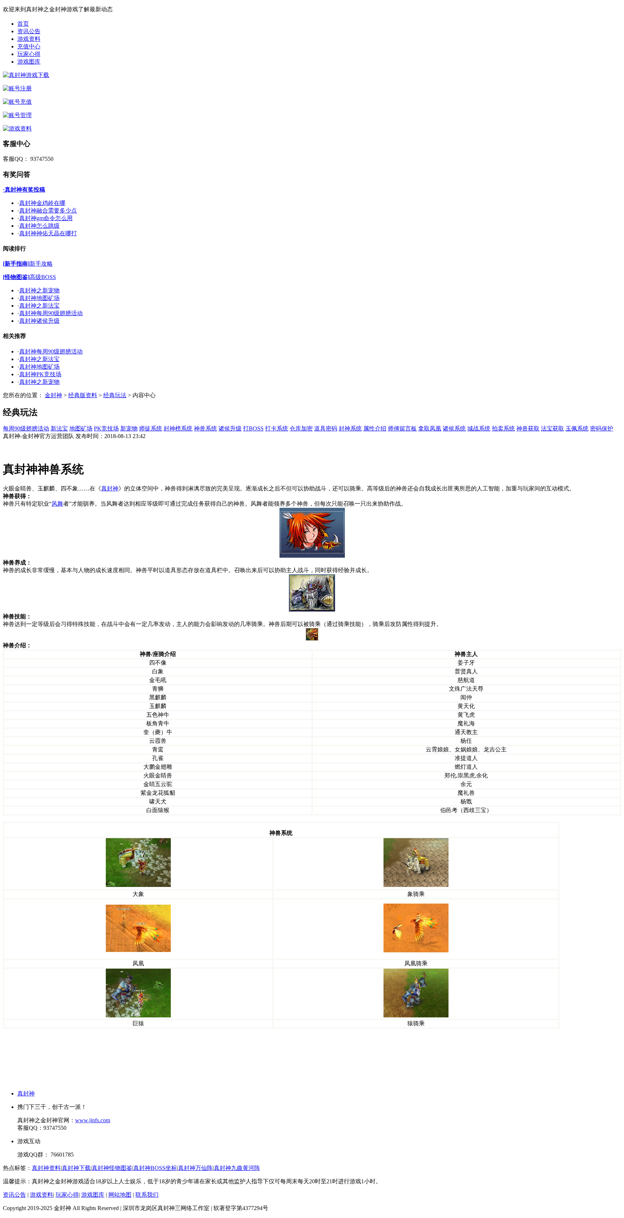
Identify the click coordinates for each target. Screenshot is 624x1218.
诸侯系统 (454, 428)
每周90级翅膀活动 (26, 428)
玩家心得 (28, 54)
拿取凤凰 (429, 428)
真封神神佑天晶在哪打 (48, 233)
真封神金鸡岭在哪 (42, 203)
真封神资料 (46, 1168)
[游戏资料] (17, 128)
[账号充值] (17, 102)
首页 (23, 24)
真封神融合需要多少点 (48, 210)
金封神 (53, 395)
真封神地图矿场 (39, 298)
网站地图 (119, 1195)
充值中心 (28, 46)
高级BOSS (43, 277)
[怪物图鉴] (16, 277)
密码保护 (601, 428)
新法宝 (59, 428)
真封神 (26, 1093)
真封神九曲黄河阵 (237, 1168)
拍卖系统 (503, 428)
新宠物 (129, 428)
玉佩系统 (577, 428)
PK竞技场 (106, 428)
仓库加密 (301, 428)
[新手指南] (16, 264)
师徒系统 (150, 428)
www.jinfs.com (92, 1120)
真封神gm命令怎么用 (46, 218)
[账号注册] (17, 88)
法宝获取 (552, 428)
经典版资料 (82, 395)
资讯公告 (28, 31)
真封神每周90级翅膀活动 (51, 313)
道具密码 (325, 428)
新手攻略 (41, 264)
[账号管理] (17, 115)
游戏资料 (28, 39)
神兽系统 (205, 428)
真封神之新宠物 (39, 290)
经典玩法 (114, 395)
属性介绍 (374, 428)
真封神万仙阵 (195, 1168)
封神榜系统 (178, 428)
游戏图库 (28, 62)
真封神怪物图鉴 (112, 1168)
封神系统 (350, 428)
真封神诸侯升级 (39, 321)
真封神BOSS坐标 (155, 1168)
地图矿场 (80, 428)
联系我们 (147, 1195)
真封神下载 (76, 1168)
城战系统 (478, 428)
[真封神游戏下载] (26, 75)
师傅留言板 (402, 428)
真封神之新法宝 (39, 306)
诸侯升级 (230, 428)
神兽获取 (528, 428)
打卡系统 (276, 428)
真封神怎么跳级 (39, 226)
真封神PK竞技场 (40, 374)
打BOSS (253, 428)
